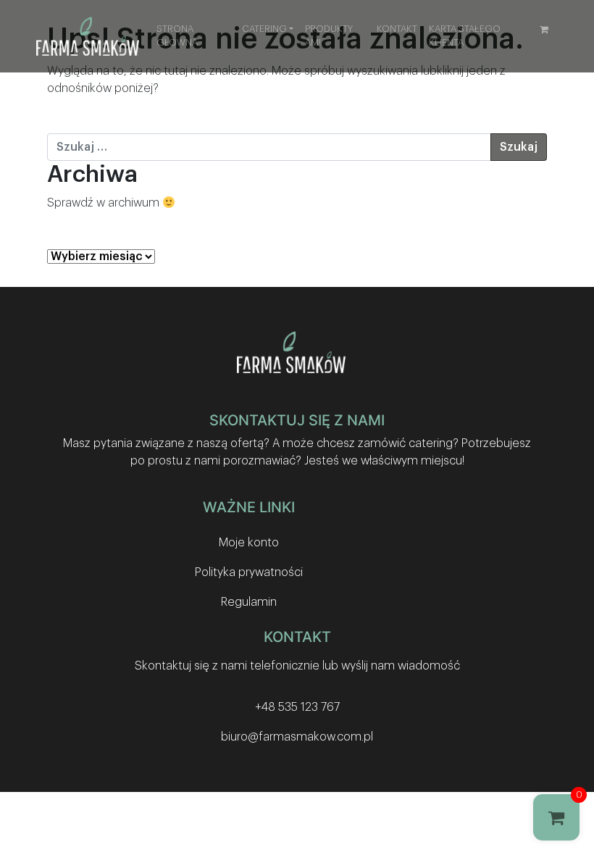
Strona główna (177, 36)
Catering (264, 29)
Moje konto (249, 543)
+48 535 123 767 (297, 707)
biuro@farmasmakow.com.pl (297, 737)
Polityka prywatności (249, 572)
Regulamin (249, 602)
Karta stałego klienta (465, 36)
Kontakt (397, 29)
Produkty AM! (329, 36)
